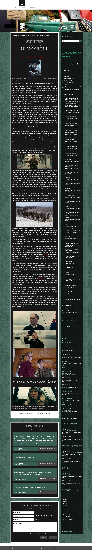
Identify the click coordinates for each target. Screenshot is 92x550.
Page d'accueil (40, 35)
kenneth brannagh (42, 416)
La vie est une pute (68, 296)
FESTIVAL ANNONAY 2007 (71, 116)
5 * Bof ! (65, 84)
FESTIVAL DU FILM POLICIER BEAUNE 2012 (71, 166)
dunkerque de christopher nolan (23, 415)
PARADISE (64, 361)
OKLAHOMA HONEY (67, 356)
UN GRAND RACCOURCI (68, 379)
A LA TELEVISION (69, 267)
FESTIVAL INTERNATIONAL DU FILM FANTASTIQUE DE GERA (72, 227)
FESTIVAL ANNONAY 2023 (71, 151)
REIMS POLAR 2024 (69, 263)
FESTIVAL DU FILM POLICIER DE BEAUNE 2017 (72, 191)
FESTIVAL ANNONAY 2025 (71, 155)
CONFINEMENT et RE (68, 92)
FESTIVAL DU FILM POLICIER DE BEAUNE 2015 (72, 184)
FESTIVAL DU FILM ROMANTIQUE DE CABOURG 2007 (72, 195)
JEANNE (47, 35)
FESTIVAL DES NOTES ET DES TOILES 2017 (72, 158)
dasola (63, 430)
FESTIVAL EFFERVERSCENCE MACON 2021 (72, 202)
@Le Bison (21, 462)
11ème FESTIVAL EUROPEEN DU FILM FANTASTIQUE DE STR (72, 102)
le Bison (20, 447)
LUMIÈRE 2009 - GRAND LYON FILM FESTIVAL (72, 253)
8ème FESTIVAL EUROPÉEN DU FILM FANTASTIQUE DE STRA (72, 106)
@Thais (64, 489)
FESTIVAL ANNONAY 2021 (71, 148)
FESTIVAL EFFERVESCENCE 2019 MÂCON (72, 209)
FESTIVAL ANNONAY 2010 (71, 123)
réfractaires (49, 126)
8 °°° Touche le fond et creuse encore (72, 91)
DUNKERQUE (35, 48)
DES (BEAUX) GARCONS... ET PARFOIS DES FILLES (72, 280)
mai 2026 (65, 505)
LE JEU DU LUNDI (69, 282)
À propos (32, 8)
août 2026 (65, 499)
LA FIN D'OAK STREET (67, 373)
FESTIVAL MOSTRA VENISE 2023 (72, 232)
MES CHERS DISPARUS (70, 287)
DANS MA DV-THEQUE (70, 277)
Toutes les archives (67, 519)
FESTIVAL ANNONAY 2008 (71, 118)
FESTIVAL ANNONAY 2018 (71, 141)
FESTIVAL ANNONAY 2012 (71, 127)
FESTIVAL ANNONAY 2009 (71, 120)
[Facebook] (67, 64)
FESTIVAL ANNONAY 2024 (71, 153)
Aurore (20, 478)
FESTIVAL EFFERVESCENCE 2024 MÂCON (72, 213)
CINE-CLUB (67, 272)
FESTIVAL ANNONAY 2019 (71, 144)
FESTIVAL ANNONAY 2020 (71, 146)
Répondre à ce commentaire (48, 448)
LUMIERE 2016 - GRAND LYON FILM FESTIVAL (72, 250)
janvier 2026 (66, 512)
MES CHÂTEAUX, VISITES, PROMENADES (71, 290)
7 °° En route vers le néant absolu (71, 89)
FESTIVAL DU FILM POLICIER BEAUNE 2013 (71, 169)
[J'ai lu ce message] (90, 548)
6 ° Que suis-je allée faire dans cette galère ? (72, 86)
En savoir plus (65, 548)
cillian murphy (28, 416)
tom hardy (35, 416)
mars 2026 (65, 509)
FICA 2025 (67, 240)
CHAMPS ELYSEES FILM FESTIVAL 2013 (72, 113)
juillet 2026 (65, 501)
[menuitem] (14, 8)
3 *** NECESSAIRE (68, 80)
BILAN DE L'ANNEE (69, 270)
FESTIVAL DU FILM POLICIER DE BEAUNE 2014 (72, 180)
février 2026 (66, 511)
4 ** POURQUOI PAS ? (68, 82)
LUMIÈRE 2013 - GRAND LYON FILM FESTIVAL (72, 257)
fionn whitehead (39, 415)
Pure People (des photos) (68, 310)
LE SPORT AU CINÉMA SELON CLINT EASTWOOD (24, 35)
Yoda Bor (64, 423)
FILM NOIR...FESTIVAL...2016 (71, 243)
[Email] (22, 3)
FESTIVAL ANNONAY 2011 (71, 125)
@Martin (64, 467)
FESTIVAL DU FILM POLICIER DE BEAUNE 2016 (72, 187)
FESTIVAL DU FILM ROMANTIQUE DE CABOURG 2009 (72, 198)
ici (45, 408)
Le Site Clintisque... (66, 308)
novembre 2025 (66, 516)
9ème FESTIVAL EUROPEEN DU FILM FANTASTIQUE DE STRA (72, 109)
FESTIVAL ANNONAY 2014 (71, 132)
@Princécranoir (66, 438)
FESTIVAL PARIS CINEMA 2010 (72, 238)
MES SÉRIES (66, 297)
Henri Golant (65, 338)
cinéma (33, 415)
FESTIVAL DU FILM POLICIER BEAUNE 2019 (71, 176)
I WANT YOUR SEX (67, 404)
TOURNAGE (68, 293)
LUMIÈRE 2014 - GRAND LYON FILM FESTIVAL (72, 260)
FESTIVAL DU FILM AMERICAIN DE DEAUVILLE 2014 (73, 162)
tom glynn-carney (48, 415)
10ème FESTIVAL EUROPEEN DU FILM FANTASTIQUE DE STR (72, 99)
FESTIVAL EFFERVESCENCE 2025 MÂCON (72, 216)
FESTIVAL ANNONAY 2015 (71, 134)
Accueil (14, 8)
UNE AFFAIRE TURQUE (68, 386)
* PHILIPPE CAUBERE (68, 75)
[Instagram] (72, 64)
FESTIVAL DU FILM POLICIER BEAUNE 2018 (71, 173)
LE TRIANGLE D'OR (67, 398)
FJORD (64, 367)
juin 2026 (65, 503)
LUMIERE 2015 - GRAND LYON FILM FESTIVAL (72, 246)
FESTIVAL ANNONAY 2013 (71, 130)
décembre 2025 (66, 514)
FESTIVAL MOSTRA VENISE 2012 (72, 230)
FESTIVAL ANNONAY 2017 (71, 139)
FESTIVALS (66, 96)
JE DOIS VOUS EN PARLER (69, 266)
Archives (23, 8)
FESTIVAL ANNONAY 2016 (71, 137)
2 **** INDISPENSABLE (30, 413)
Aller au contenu (5, 1)
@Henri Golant (65, 460)
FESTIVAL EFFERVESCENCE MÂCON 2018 (72, 220)
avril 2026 (65, 507)
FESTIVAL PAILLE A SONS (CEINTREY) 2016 (72, 235)
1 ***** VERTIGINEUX (68, 76)
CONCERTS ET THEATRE (71, 274)
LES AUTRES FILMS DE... (70, 285)
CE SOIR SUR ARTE (67, 391)
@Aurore (20, 491)
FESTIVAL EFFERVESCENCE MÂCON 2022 (72, 223)
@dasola (64, 474)
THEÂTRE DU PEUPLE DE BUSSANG (72, 299)
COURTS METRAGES (68, 94)
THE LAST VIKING (66, 410)
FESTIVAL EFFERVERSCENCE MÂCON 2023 (72, 205)
